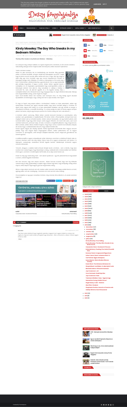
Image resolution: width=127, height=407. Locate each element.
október (89, 231)
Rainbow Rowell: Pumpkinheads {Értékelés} (66, 204)
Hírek (21, 28)
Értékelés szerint (66, 28)
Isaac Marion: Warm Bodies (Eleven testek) (97, 260)
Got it (105, 4)
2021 (86, 206)
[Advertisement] (98, 133)
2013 (86, 225)
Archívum (91, 191)
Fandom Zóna (44, 28)
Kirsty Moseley (32, 42)
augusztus (89, 236)
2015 (86, 220)
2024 (86, 199)
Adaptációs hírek (94, 35)
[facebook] (101, 405)
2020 (86, 208)
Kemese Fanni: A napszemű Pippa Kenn (98, 253)
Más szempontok (94, 28)
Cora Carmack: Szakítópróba (95, 273)
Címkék (106, 191)
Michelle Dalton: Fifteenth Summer (97, 268)
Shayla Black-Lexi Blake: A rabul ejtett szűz (100, 266)
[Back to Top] (113, 405)
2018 (86, 213)
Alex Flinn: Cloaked (92, 285)
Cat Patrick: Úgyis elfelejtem (95, 258)
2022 (86, 204)
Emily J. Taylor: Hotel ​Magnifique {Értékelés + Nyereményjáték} (44, 203)
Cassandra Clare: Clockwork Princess (98, 247)
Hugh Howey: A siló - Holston (95, 283)
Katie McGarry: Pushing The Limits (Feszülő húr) (100, 250)
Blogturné (19, 199)
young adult (66, 42)
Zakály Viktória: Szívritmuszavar (96, 290)
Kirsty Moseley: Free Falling (95, 241)
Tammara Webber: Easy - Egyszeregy (98, 278)
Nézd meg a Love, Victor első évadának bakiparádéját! (101, 347)
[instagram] (104, 405)
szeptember (90, 234)
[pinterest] (108, 405)
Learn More (97, 4)
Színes (54, 28)
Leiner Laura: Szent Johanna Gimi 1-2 (98, 255)
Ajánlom (39, 199)
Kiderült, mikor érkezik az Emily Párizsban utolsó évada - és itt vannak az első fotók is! (101, 361)
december (89, 227)
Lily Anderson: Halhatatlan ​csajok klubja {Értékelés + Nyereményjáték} (24, 203)
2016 (86, 218)
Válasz (19, 239)
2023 (86, 201)
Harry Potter (49, 35)
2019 (86, 211)
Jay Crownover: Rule (92, 275)
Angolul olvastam (24, 42)
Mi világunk (44, 42)
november (89, 229)
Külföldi (38, 42)
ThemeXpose (22, 404)
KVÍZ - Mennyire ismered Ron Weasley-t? (101, 333)
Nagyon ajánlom (52, 42)
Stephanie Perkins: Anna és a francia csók (99, 287)
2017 (86, 215)
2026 (86, 194)
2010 (86, 298)
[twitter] (106, 405)
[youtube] (111, 405)
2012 (86, 293)
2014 (86, 222)
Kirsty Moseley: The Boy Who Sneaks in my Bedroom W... (100, 243)
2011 (86, 296)
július (88, 239)
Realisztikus (59, 42)
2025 (86, 197)
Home (17, 42)
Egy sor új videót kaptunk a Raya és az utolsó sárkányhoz (101, 340)
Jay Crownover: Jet (92, 271)
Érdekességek (31, 28)
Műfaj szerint (80, 28)
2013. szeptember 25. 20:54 (71, 230)
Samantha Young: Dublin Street (96, 280)
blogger (76, 222)
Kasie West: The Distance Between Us (98, 264)
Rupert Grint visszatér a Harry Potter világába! (69, 35)
